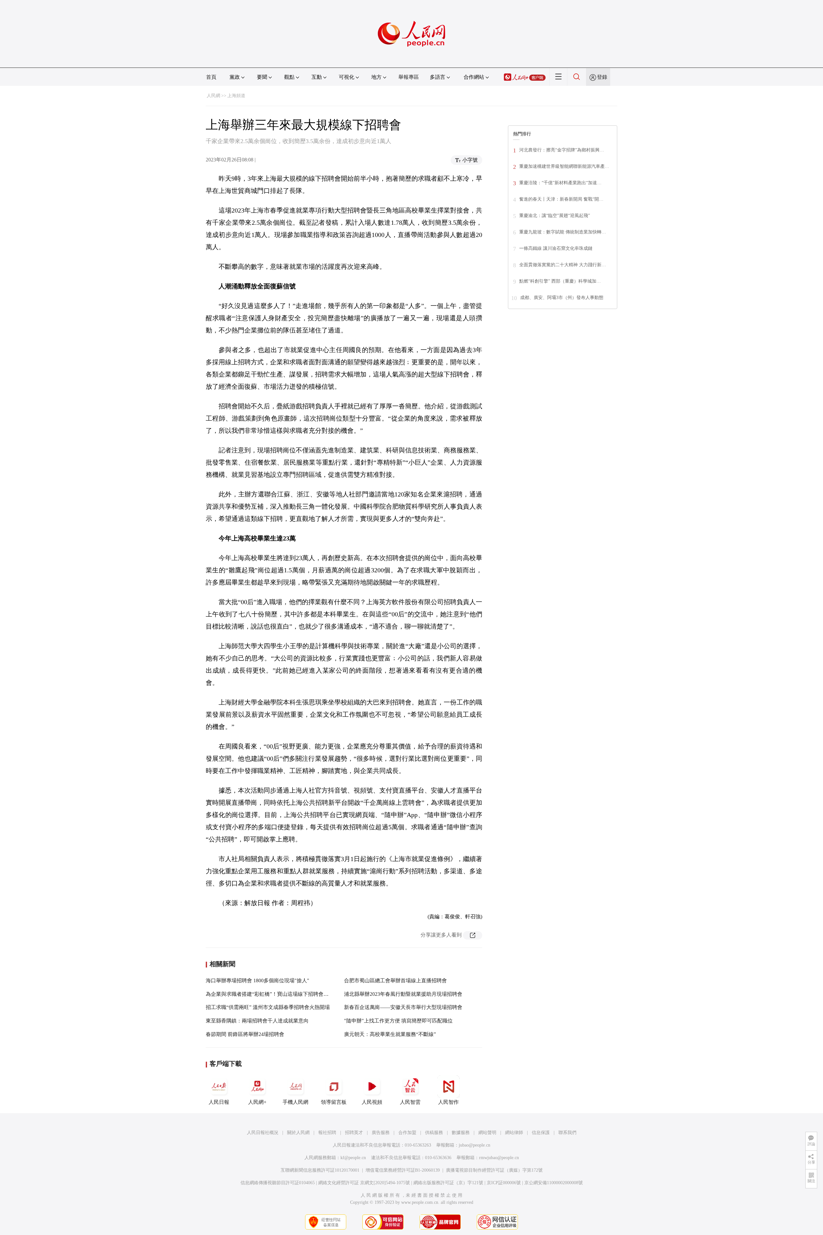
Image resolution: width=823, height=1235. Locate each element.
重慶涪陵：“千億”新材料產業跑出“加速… (560, 182)
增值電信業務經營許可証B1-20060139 (403, 1170)
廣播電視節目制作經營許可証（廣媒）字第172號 (494, 1170)
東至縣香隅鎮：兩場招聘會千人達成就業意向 (257, 1020)
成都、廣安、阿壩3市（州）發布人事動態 (561, 297)
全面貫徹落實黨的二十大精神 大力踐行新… (562, 264)
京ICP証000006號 (504, 1182)
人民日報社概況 (262, 1132)
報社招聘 (327, 1132)
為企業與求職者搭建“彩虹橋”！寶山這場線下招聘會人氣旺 (272, 994)
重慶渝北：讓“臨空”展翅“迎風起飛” (554, 215)
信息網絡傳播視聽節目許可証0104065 (277, 1182)
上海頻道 (236, 95)
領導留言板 (334, 1102)
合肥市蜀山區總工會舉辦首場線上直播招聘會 (395, 980)
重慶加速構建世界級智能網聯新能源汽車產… (564, 166)
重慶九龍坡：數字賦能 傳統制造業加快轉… (562, 232)
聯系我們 (567, 1132)
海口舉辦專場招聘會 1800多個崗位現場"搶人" (257, 980)
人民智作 (448, 1102)
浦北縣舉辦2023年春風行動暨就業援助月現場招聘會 (403, 994)
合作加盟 (407, 1132)
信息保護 (541, 1132)
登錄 (602, 77)
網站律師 (514, 1132)
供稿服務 (434, 1132)
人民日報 (219, 1102)
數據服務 (461, 1132)
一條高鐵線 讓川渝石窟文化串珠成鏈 (555, 248)
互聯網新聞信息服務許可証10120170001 (320, 1170)
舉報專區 (408, 77)
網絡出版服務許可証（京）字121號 (448, 1182)
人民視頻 (372, 1102)
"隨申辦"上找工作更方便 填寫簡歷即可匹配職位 (398, 1020)
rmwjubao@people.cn (499, 1157)
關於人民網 (298, 1132)
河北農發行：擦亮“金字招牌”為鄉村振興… (561, 150)
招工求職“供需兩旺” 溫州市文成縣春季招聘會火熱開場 (268, 1007)
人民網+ (257, 1102)
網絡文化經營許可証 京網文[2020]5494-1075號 (364, 1182)
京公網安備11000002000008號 (553, 1182)
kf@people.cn (353, 1157)
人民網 (213, 95)
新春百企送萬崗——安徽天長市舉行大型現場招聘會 (403, 1007)
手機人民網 (295, 1102)
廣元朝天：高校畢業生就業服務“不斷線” (390, 1034)
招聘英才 (354, 1132)
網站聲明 (487, 1132)
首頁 (211, 77)
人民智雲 (410, 1102)
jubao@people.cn (474, 1145)
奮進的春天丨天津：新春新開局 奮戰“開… (561, 199)
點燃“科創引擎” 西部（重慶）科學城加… (560, 281)
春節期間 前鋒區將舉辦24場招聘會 (245, 1034)
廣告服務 (381, 1132)
